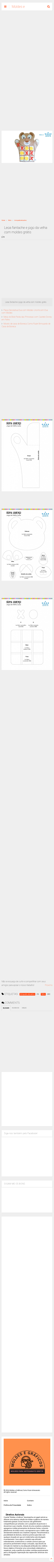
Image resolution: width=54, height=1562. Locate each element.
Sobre (29, 1505)
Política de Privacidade (12, 1505)
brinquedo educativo (20, 220)
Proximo (48, 985)
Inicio (6, 1501)
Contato (30, 1501)
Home (3, 220)
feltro (9, 220)
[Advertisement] (27, 41)
